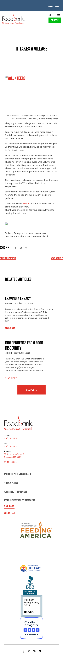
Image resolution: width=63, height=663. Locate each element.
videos (26, 203)
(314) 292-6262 (10, 438)
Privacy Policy (11, 483)
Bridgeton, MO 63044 (13, 457)
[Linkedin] (39, 651)
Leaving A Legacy (18, 298)
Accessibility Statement (15, 491)
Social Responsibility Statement (19, 500)
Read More (10, 328)
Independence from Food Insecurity (24, 345)
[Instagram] (29, 651)
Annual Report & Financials (17, 474)
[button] (50, 15)
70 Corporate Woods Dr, (14, 454)
